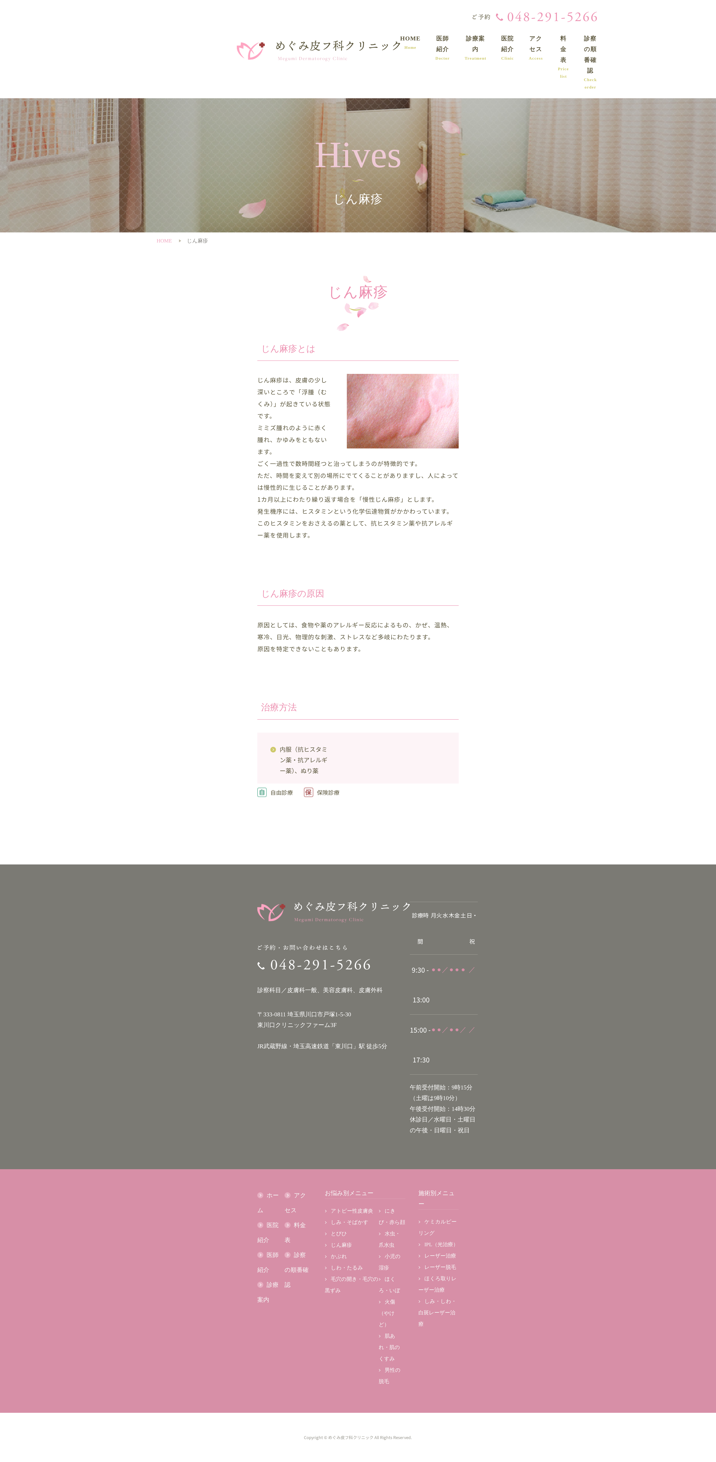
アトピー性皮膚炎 (352, 1211)
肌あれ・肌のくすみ (389, 1347)
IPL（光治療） (441, 1244)
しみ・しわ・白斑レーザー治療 (437, 1312)
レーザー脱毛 (440, 1267)
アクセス (536, 48)
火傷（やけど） (387, 1313)
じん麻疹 (341, 1245)
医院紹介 (507, 48)
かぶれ (339, 1256)
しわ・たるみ (347, 1268)
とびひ (339, 1233)
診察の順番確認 (590, 62)
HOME (410, 42)
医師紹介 (442, 48)
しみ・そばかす (349, 1222)
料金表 (563, 57)
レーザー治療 (440, 1256)
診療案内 (475, 48)
